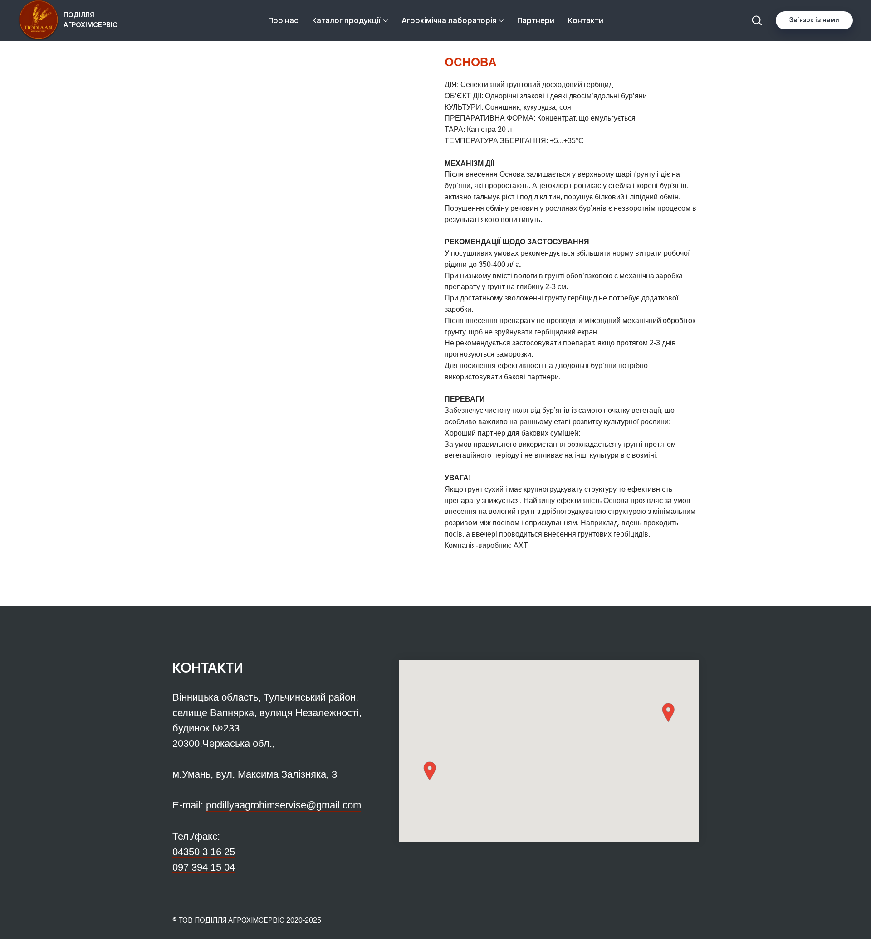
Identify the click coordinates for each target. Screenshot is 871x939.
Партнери (535, 20)
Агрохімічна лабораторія (448, 20)
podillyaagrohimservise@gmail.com (283, 805)
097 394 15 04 (203, 867)
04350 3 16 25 (203, 851)
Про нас (283, 20)
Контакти (585, 20)
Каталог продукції (346, 20)
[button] (756, 20)
